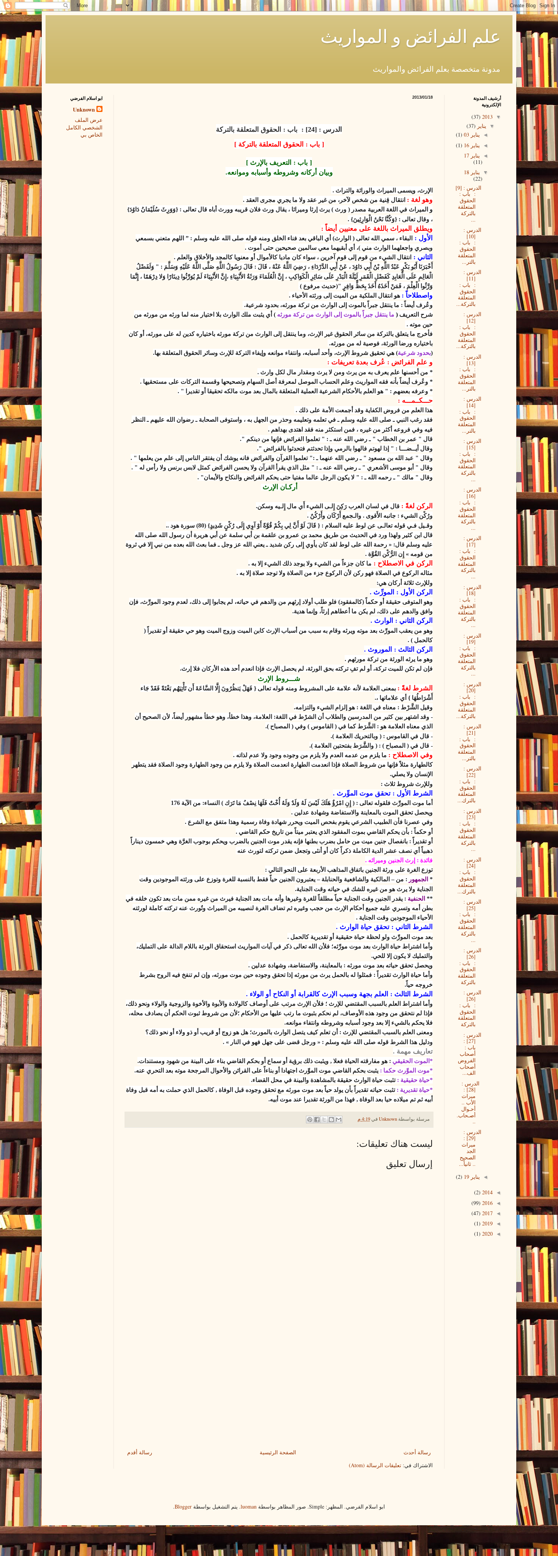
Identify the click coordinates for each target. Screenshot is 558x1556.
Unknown (84, 109)
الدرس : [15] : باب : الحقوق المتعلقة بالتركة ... (469, 460)
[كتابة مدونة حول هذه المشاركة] (331, 1119)
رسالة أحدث (417, 1452)
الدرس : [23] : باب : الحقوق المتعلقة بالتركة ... (469, 830)
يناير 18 (472, 172)
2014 (487, 1192)
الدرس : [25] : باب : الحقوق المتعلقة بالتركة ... (469, 920)
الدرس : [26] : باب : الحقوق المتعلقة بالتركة (469, 966)
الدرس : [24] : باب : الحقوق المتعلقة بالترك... (469, 875)
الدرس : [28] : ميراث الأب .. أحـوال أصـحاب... (469, 1102)
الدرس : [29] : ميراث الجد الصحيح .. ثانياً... (470, 1147)
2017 (487, 1213)
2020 (487, 1233)
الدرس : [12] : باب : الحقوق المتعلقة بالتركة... (468, 330)
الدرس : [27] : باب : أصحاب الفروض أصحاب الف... (469, 1054)
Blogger (183, 1506)
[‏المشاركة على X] (324, 1119)
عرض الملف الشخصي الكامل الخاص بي (84, 127)
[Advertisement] (279, 1390)
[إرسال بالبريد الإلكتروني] (338, 1119)
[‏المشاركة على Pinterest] (310, 1119)
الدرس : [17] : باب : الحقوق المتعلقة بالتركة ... (469, 557)
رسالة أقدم (139, 1452)
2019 (487, 1223)
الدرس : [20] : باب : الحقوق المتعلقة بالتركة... (468, 700)
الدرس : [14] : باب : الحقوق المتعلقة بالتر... (469, 414)
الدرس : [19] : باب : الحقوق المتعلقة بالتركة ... (469, 654)
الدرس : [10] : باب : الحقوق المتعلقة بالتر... (469, 245)
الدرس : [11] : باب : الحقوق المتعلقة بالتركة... (468, 287)
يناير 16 (471, 145)
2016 (487, 1202)
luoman (249, 1506)
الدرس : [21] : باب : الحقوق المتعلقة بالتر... (469, 742)
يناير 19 (471, 1176)
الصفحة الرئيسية (278, 1452)
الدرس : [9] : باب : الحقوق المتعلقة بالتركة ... (468, 203)
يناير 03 (471, 134)
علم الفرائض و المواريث (410, 36)
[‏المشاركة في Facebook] (317, 1119)
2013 (487, 116)
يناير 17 (472, 155)
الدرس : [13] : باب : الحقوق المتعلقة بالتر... (469, 372)
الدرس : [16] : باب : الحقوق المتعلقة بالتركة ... (469, 508)
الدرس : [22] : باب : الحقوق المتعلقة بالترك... (469, 784)
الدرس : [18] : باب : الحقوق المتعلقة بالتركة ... (469, 606)
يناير (481, 125)
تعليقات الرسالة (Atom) (375, 1465)
